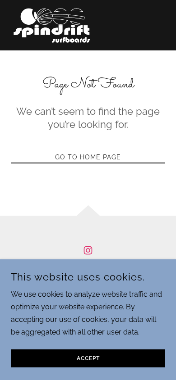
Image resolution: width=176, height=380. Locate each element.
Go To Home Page (88, 157)
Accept (88, 358)
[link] (52, 25)
